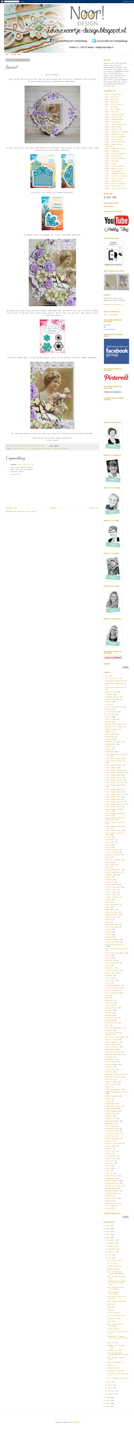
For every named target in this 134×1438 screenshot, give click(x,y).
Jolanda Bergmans (112, 939)
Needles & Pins (111, 1018)
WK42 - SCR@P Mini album (115, 148)
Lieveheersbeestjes (113, 985)
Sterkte (108, 1153)
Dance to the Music (113, 860)
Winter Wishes (111, 1198)
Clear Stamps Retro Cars (115, 804)
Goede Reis (111, 1307)
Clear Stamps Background (115, 772)
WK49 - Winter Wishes (114, 127)
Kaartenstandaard (112, 963)
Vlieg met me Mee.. (114, 1318)
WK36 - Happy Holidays (114, 168)
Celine (108, 749)
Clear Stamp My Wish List (116, 761)
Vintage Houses (111, 1188)
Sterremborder (111, 1156)
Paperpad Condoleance (114, 1054)
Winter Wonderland (114, 1266)
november (111, 1243)
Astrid (108, 709)
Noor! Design (107, 325)
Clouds (108, 837)
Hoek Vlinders (111, 917)
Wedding (108, 1196)
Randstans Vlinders (113, 1077)
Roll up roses (111, 1084)
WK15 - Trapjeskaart (113, 94)
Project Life (111, 1069)
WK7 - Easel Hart (112, 97)
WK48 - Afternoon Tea (114, 129)
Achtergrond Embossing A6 (116, 687)
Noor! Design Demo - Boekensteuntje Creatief (117, 1354)
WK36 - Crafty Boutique (115, 166)
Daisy (108, 857)
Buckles (108, 747)
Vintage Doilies (112, 1183)
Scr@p (108, 1101)
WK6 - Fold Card (112, 99)
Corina (108, 845)
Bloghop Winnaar (113, 1269)
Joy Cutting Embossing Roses (117, 949)
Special (110, 1365)
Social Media (111, 1146)
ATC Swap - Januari (16, 54)
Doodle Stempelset (113, 872)
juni (110, 1258)
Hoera (108, 922)
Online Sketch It (112, 1042)
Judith (49, 448)
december (111, 1240)
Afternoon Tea (111, 692)
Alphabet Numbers (112, 697)
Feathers (109, 880)
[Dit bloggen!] (52, 446)
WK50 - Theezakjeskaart (115, 119)
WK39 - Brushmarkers (113, 156)
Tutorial (109, 1173)
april (110, 1385)
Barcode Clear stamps (114, 724)
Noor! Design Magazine (114, 1028)
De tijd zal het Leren (116, 1315)
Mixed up (109, 1010)
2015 (108, 1397)
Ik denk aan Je (113, 1368)
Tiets (108, 1168)
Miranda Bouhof (111, 1008)
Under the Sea (111, 1176)
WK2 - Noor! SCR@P (113, 109)
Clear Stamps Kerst (113, 797)
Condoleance (110, 840)
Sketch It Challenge (113, 1143)
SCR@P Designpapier (113, 1089)
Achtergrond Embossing (114, 681)
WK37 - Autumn (111, 163)
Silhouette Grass (112, 1131)
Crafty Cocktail (19, 448)
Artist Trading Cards (114, 707)
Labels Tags (110, 973)
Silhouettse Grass (113, 1133)
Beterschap (110, 737)
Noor (107, 1025)
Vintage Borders (112, 1181)
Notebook (109, 1030)
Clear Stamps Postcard (114, 802)
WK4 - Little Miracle (114, 104)
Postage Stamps (111, 1064)
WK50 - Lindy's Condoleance (116, 124)
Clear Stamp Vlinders (114, 765)
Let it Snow (112, 1263)
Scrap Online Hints (114, 1260)
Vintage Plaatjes (112, 1191)
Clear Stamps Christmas (115, 782)
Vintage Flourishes (60, 448)
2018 (108, 1231)
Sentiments (110, 1123)
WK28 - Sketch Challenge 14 (116, 188)
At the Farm (110, 714)
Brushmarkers (111, 744)
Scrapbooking (111, 1113)
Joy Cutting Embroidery (115, 953)
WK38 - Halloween (112, 161)
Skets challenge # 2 (115, 1362)
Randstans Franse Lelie (115, 1074)
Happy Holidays (111, 914)
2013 (108, 1403)
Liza (107, 995)
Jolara (19, 446)
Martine (108, 1005)
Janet (108, 929)
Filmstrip (109, 882)
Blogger (77, 1422)
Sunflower (109, 1163)
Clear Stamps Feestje (114, 792)
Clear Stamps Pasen (113, 799)
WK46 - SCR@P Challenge (115, 134)
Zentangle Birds (112, 1203)
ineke (108, 1208)
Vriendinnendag (111, 1193)
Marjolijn (109, 1003)
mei (109, 1382)
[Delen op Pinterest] (58, 446)
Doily (108, 867)
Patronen (109, 1057)
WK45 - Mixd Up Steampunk (116, 137)
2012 (108, 1406)
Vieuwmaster (110, 1178)
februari (111, 1391)
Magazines (109, 1000)
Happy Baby (110, 909)
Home (6, 54)
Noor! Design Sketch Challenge (115, 1325)
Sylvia (108, 1166)
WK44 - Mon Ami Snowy (114, 139)
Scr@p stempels (111, 1111)
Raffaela (109, 1072)
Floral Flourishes (113, 887)
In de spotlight (112, 927)
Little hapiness (112, 993)
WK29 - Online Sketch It (115, 186)
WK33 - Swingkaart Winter (116, 173)
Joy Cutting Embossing (36, 448)
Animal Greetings (112, 699)
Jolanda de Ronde (112, 942)
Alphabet (109, 694)
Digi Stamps (110, 865)
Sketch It (109, 1141)
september (112, 1249)
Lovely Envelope (113, 1313)
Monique (108, 1015)
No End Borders (111, 1023)
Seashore (109, 1116)
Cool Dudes (110, 842)
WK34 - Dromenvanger (113, 171)
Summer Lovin (111, 1158)
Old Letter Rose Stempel (115, 1037)
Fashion (108, 877)
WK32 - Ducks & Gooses (114, 178)
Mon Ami (108, 1013)
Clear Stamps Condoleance (116, 785)
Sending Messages (112, 1121)
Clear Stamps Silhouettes (116, 822)
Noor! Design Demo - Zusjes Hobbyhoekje (115, 1272)
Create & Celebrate (113, 855)
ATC (107, 676)
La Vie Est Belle (112, 970)
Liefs (108, 983)
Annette (108, 702)
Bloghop (108, 739)
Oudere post (94, 508)
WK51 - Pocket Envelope (115, 114)
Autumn (108, 717)
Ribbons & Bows (111, 1082)
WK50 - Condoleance (113, 122)
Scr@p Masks (110, 1103)
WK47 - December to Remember (117, 132)
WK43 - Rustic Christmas (115, 142)
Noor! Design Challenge (116, 1301)
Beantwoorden (16, 474)
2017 (108, 1234)
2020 (108, 1226)
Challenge (109, 752)
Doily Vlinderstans (113, 870)
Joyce (108, 955)
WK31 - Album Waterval (114, 181)
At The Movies (111, 712)
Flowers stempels (112, 897)
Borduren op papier (113, 742)
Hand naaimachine (112, 904)
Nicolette (109, 1020)
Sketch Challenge (112, 1138)
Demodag (108, 862)
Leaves (108, 978)
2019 (108, 1228)
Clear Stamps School (113, 807)
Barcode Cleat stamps (114, 727)
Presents (109, 1067)
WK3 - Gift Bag (111, 107)
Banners (108, 722)
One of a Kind (111, 1039)
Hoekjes (108, 919)
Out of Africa (111, 1044)
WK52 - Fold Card (112, 112)
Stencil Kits (111, 1151)
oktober (111, 1246)
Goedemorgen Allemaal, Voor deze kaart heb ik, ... (117, 1338)
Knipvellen (110, 968)
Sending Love (111, 1118)
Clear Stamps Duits (113, 789)
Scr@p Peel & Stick (113, 1106)
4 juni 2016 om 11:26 (25, 464)
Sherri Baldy (111, 1126)
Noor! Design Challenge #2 (117, 1378)
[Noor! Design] (104, 327)
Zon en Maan (110, 1206)
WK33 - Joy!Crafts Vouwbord (116, 176)
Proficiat (111, 1310)
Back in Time (111, 719)
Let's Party (110, 980)
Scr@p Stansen (111, 1108)
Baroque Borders (112, 729)
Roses (108, 1087)
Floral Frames (111, 889)
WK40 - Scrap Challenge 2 (116, 153)
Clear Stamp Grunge (113, 758)
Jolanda (108, 937)
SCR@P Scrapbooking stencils (117, 1092)
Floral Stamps (111, 895)
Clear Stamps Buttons (114, 780)
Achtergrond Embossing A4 (116, 683)
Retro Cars (110, 1079)
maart (110, 1388)
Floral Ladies (111, 892)
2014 (108, 1400)
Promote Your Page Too (110, 329)
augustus (111, 1252)
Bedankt (108, 732)
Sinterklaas (110, 1136)
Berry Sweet (110, 734)
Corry (108, 847)
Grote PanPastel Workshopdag (113, 1293)
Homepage (53, 508)
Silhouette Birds (112, 1128)
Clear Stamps (111, 768)
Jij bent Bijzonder (114, 1350)
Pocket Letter (111, 1062)
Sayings (108, 1098)
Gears (108, 902)
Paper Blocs (110, 1049)
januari (111, 1394)
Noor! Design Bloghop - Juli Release (116, 1288)
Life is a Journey (113, 988)
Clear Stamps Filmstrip (115, 794)
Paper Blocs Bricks (113, 1052)
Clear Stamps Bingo (113, 775)
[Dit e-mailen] (50, 446)
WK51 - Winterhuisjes (114, 117)
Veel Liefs (111, 1321)
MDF (107, 998)
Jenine (108, 934)
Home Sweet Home (112, 924)
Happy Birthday (111, 912)
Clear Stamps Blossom (114, 777)
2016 (108, 1237)
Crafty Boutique (112, 850)
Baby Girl (111, 1304)
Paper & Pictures (112, 1047)
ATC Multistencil (112, 678)
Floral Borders (111, 885)
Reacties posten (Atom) (26, 511)
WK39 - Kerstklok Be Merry (116, 158)
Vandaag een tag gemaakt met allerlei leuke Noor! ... (117, 1282)
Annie (108, 704)
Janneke (108, 932)
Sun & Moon (110, 1161)
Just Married (111, 960)
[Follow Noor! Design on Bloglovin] (113, 393)
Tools (108, 1171)
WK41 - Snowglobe (112, 151)
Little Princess (112, 990)
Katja (108, 965)
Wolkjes (108, 1201)
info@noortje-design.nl (113, 304)
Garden (108, 900)
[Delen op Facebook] (56, 446)
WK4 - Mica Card (112, 102)
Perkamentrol (111, 1059)
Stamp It (109, 1148)
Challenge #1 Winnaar (115, 1371)
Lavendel (109, 975)
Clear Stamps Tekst (113, 830)
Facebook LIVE (111, 875)
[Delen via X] (54, 446)
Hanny (108, 907)
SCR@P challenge (112, 1096)
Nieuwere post (11, 508)
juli (110, 1255)
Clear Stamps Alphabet (114, 770)
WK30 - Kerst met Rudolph (116, 183)
